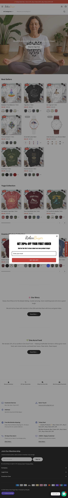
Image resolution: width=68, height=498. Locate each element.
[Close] (57, 236)
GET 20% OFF (34, 260)
